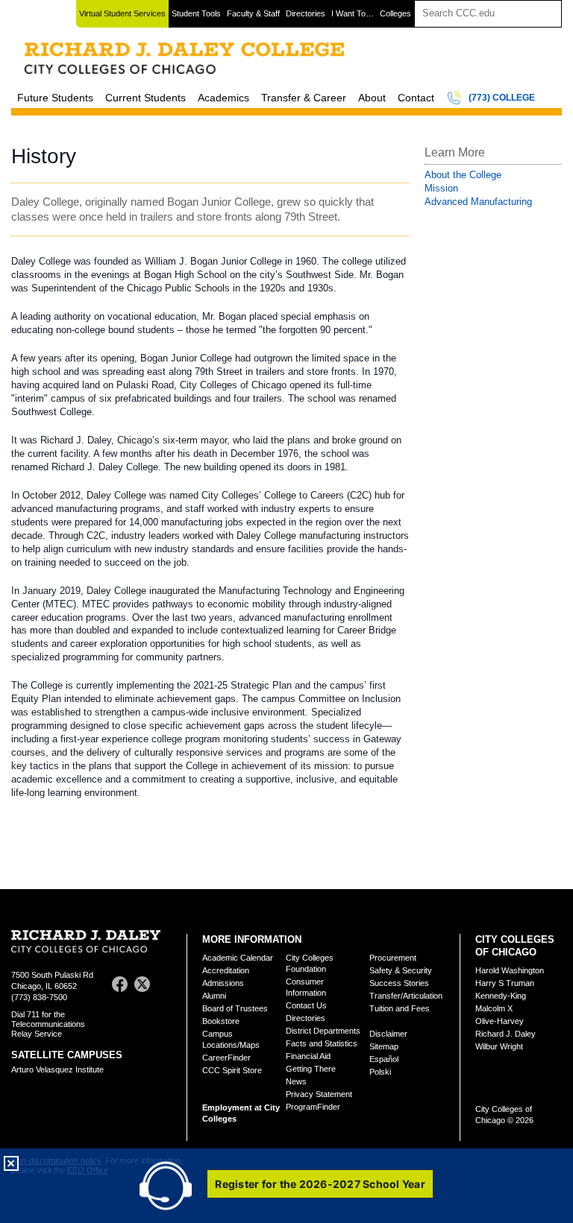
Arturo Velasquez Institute (57, 1069)
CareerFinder (226, 1057)
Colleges (395, 13)
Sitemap (383, 1046)
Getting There (311, 1068)
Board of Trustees (235, 1008)
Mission (441, 188)
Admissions (223, 983)
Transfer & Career (303, 98)
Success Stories (399, 983)
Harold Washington (509, 970)
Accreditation (225, 970)
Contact (416, 98)
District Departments (323, 1030)
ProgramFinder (313, 1106)
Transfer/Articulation (405, 995)
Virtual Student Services (122, 13)
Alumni (214, 995)
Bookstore (220, 1021)
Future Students (55, 98)
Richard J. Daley (505, 1033)
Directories (305, 13)
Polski (380, 1071)
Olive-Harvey (499, 1021)
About (372, 98)
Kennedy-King (500, 995)
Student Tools (196, 13)
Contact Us (306, 1005)
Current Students (145, 98)
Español (383, 1059)
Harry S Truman (504, 983)
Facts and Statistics (321, 1043)
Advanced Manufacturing (478, 201)
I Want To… (352, 13)
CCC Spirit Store (232, 1070)
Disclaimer (388, 1033)
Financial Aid (308, 1056)
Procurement (392, 957)
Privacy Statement (319, 1094)
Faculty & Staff (253, 13)
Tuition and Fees (399, 1008)
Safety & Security (400, 970)
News (296, 1081)
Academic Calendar (237, 957)
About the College (463, 174)
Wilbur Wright (499, 1046)
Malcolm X (494, 1008)
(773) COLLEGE (502, 97)
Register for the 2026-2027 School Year (320, 1184)
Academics (223, 98)
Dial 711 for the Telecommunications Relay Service (48, 1024)
